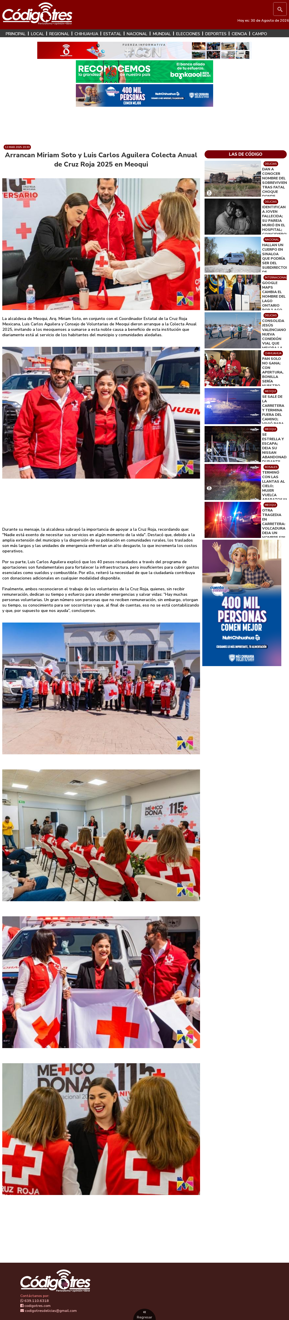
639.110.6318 (36, 1300)
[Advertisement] (144, 124)
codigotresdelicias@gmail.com (50, 1310)
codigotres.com (37, 1305)
